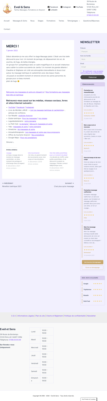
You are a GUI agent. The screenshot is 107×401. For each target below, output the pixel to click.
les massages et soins (26, 129)
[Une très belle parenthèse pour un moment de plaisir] (60, 161)
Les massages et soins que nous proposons (42, 132)
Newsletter (91, 316)
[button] (79, 21)
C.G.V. (13, 316)
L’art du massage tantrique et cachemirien (46, 110)
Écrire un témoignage (93, 267)
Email (82, 63)
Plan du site (40, 316)
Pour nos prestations (28, 138)
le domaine (24, 124)
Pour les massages (29, 118)
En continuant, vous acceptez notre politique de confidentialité (91, 72)
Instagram (30, 107)
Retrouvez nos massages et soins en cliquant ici (25, 92)
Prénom (83, 48)
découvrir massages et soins (41, 124)
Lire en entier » (88, 110)
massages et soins (20, 127)
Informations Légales (26, 316)
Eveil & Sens (22, 7)
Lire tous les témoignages (92, 262)
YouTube (11, 107)
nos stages (43, 118)
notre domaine (30, 121)
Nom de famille (85, 56)
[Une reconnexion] (39, 158)
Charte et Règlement (54, 316)
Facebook (21, 107)
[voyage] (17, 160)
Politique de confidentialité (75, 316)
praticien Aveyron (25, 116)
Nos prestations (38, 135)
